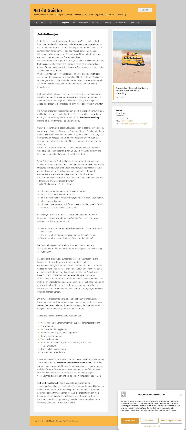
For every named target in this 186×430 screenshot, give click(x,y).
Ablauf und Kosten (80, 23)
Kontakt (108, 23)
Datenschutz (147, 426)
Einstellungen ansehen (171, 421)
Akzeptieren (130, 421)
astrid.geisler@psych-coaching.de (134, 124)
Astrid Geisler (48, 10)
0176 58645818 (127, 121)
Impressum (156, 426)
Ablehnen (149, 421)
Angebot (65, 23)
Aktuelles (53, 23)
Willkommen (41, 23)
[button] (181, 394)
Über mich (96, 23)
